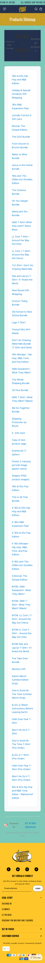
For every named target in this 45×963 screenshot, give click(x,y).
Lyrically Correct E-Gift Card (22, 117)
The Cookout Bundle (19, 192)
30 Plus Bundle (20, 390)
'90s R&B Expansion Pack (20, 106)
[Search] (36, 9)
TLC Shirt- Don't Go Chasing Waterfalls (22, 267)
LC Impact (6, 909)
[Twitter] (18, 869)
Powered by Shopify (33, 943)
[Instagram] (27, 869)
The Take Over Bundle (20, 660)
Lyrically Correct (17, 943)
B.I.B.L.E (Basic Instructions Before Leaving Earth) (22, 708)
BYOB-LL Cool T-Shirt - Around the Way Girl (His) (22, 633)
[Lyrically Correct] (22, 9)
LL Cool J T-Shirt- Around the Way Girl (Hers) (21, 255)
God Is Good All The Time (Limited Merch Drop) (22, 694)
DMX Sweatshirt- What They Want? (21, 370)
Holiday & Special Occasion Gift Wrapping (21, 94)
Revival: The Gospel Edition (20, 128)
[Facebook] (8, 869)
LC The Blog (7, 914)
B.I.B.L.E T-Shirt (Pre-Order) (20, 756)
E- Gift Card (18, 433)
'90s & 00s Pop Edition (20, 488)
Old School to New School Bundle (22, 313)
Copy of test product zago (19, 442)
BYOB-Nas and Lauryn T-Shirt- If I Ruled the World (22, 648)
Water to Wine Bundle (19, 156)
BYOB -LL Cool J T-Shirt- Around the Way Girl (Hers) (22, 619)
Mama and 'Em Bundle (20, 213)
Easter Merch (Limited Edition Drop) (20, 680)
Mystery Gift (19, 669)
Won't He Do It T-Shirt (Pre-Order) (21, 778)
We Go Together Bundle (21, 410)
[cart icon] (40, 9)
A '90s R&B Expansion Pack (20, 524)
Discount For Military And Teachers (17, 920)
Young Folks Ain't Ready (21, 331)
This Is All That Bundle (20, 499)
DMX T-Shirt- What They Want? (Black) (22, 399)
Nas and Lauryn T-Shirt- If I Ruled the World (22, 280)
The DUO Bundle (21, 136)
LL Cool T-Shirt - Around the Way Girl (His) (21, 240)
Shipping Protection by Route (19, 422)
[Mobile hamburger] (4, 9)
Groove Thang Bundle (19, 303)
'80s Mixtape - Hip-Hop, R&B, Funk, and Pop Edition (22, 358)
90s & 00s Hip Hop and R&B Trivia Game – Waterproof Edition (22, 792)
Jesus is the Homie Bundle (22, 167)
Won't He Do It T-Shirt (21, 731)
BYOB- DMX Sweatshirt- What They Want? (21, 590)
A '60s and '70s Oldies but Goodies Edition (22, 565)
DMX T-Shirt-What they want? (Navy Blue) (22, 226)
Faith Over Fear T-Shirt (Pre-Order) (22, 767)
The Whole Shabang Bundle (21, 381)
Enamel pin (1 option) (19, 452)
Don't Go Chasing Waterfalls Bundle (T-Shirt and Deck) (22, 344)
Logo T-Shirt (19, 322)
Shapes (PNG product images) (21, 477)
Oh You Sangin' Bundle (20, 202)
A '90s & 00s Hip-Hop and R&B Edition (21, 511)
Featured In (7, 903)
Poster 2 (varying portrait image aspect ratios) (21, 465)
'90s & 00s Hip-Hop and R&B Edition (20, 80)
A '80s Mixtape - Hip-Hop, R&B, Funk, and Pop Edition (21, 549)
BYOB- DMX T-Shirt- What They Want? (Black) (21, 605)
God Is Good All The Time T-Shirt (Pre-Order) (21, 744)
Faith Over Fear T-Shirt (22, 721)
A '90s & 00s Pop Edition (21, 534)
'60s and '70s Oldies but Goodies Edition (22, 179)
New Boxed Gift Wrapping (20, 292)
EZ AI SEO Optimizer (30, 825)
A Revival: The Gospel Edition (20, 577)
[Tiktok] (36, 869)
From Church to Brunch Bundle (20, 145)
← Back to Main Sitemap (9, 45)
